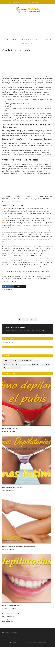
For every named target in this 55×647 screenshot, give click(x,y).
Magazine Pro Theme (21, 642)
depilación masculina (10, 364)
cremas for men (27, 361)
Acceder (45, 642)
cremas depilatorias (11, 360)
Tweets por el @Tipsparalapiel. (9, 342)
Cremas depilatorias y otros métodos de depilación (18, 546)
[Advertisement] (27, 25)
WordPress (39, 642)
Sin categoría (11, 289)
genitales (35, 364)
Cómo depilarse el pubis (10, 428)
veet (8, 368)
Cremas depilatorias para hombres (10, 619)
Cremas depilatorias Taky (8, 616)
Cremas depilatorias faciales (11, 606)
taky (4, 368)
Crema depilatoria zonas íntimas (12, 487)
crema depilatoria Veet (7, 621)
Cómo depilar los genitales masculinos (11, 613)
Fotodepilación (28, 364)
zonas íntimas (15, 368)
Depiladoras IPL (21, 364)
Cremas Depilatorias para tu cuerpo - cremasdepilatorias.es (27, 10)
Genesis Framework (32, 642)
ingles (48, 364)
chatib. (3, 222)
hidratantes (42, 364)
